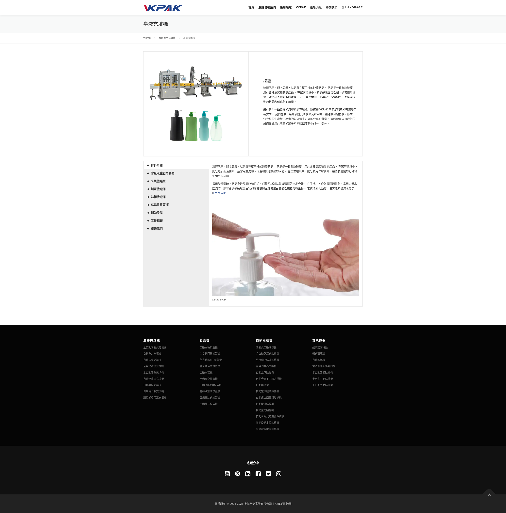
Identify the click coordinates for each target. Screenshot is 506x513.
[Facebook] (258, 474)
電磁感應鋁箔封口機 (323, 366)
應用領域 (286, 7)
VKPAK (301, 7)
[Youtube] (227, 474)
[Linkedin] (247, 474)
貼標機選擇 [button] (158, 197)
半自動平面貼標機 (322, 378)
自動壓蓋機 (206, 372)
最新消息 (316, 7)
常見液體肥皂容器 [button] (163, 173)
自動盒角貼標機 (265, 410)
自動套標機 (262, 385)
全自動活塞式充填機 (154, 347)
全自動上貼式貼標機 (267, 359)
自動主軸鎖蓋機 (209, 347)
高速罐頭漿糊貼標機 (267, 429)
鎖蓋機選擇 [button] (158, 189)
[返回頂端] (489, 495)
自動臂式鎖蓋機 (209, 404)
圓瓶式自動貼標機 (266, 347)
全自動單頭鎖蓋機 (210, 366)
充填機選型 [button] (158, 181)
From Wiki (219, 193)
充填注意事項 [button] (160, 205)
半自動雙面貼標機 (322, 385)
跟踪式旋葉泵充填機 (154, 397)
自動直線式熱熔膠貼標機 (270, 416)
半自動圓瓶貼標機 (322, 372)
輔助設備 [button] (157, 213)
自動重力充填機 (152, 353)
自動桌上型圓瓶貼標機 (269, 397)
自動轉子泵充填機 (153, 391)
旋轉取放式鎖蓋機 (210, 391)
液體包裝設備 (267, 7)
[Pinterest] (237, 474)
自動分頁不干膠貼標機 (269, 378)
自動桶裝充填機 (152, 385)
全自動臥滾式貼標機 (267, 353)
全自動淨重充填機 (153, 372)
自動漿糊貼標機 (265, 404)
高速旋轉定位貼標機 (267, 422)
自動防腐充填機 (152, 359)
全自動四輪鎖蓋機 (210, 353)
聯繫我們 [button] (157, 228)
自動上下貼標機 (265, 372)
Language (353, 7)
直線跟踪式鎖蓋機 (210, 397)
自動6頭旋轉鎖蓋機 (211, 385)
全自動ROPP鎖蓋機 (211, 359)
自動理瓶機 (318, 359)
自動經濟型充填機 (153, 378)
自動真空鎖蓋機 (209, 378)
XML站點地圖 (283, 503)
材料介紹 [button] (157, 165)
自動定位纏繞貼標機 (267, 391)
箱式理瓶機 (318, 353)
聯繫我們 (332, 7)
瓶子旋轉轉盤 (320, 347)
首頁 (251, 7)
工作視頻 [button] (157, 220)
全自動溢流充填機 (153, 366)
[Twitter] (268, 474)
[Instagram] (278, 474)
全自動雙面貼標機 (266, 366)
